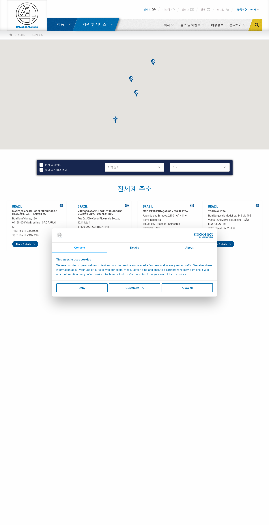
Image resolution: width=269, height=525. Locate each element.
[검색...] (257, 25)
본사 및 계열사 (53, 164)
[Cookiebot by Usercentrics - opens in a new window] (197, 235)
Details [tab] (134, 247)
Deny (82, 287)
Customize (132, 287)
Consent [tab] (79, 247)
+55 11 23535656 (28, 230)
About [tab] (189, 247)
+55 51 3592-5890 (225, 228)
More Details (23, 244)
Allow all (187, 287)
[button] (153, 62)
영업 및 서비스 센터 (56, 169)
